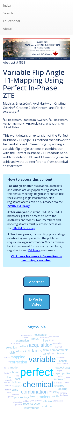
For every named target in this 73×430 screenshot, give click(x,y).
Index (7, 5)
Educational (11, 21)
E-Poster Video (36, 302)
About (7, 29)
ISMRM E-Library (18, 206)
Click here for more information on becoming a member (36, 258)
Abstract (36, 281)
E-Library (34, 250)
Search (8, 13)
